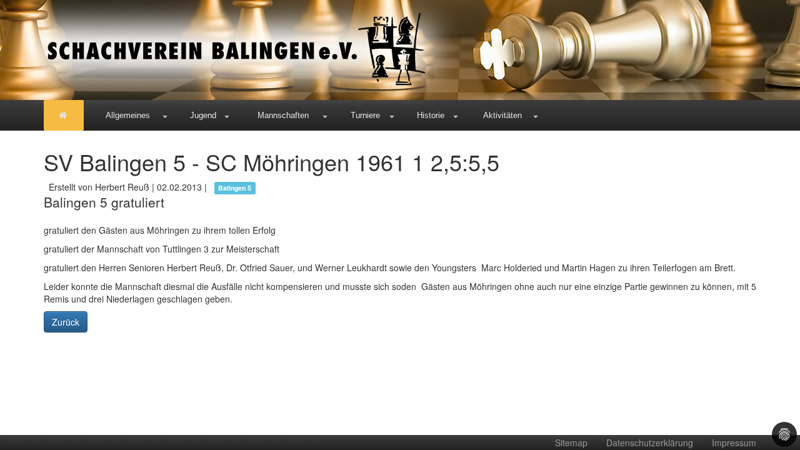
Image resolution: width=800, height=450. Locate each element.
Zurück (65, 322)
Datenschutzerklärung (649, 442)
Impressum (734, 442)
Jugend (203, 115)
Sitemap (571, 442)
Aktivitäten (502, 115)
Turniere (365, 115)
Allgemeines (128, 115)
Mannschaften (283, 115)
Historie (430, 115)
